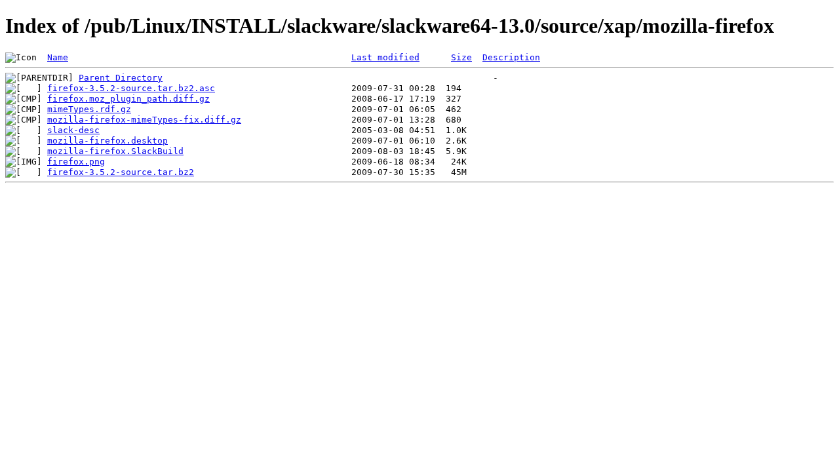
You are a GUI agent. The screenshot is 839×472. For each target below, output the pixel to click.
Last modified (385, 57)
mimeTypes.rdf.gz (89, 109)
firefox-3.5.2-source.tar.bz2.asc (131, 88)
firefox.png (76, 162)
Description (511, 57)
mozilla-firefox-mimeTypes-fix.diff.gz (144, 120)
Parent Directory (121, 78)
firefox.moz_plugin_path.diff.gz (128, 99)
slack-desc (73, 130)
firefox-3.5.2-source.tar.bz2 (120, 172)
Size (461, 57)
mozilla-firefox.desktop (107, 141)
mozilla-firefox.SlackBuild (115, 151)
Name (57, 57)
